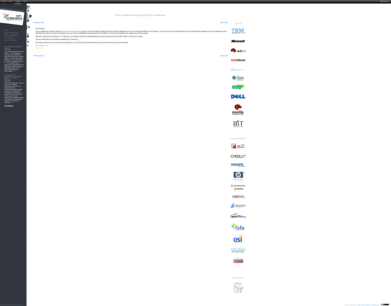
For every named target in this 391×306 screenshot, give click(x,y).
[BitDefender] (238, 62)
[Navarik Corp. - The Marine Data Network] (238, 167)
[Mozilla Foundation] (238, 115)
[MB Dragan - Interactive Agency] (238, 252)
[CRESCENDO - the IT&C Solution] (238, 208)
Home (6, 30)
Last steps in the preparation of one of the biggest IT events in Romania (13, 77)
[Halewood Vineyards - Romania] (238, 265)
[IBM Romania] (238, 34)
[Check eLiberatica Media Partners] (238, 295)
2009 (25, 1)
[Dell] (238, 99)
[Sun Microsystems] (238, 80)
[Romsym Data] (238, 71)
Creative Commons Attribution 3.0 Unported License (368, 304)
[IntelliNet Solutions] (238, 199)
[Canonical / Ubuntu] (238, 190)
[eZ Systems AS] (238, 149)
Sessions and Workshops (72, 31)
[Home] (12, 17)
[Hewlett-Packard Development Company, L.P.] (238, 180)
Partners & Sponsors (11, 35)
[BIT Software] (238, 128)
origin (4, 1)
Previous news (39, 22)
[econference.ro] (238, 90)
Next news (224, 22)
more (15, 71)
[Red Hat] (238, 53)
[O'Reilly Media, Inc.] (238, 158)
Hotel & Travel (8, 37)
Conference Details (10, 40)
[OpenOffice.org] (238, 219)
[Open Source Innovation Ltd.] (238, 244)
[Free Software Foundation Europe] (238, 230)
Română (385, 1)
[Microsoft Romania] (238, 44)
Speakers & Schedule (11, 33)
